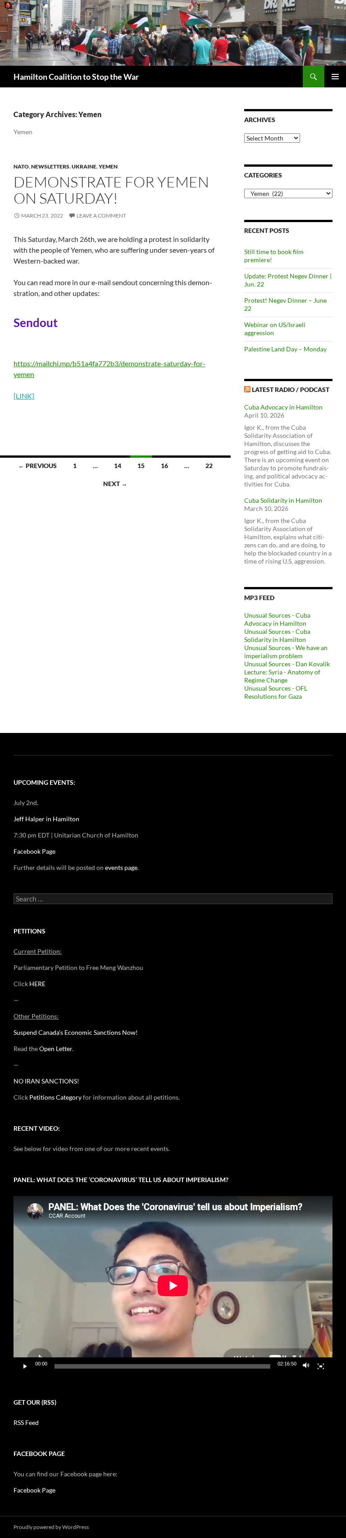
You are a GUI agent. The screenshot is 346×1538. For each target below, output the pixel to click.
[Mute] (306, 1366)
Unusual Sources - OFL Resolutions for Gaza (275, 692)
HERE (37, 983)
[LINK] (24, 395)
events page (121, 867)
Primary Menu (335, 76)
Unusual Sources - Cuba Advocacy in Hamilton (277, 619)
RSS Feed (26, 1422)
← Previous (37, 465)
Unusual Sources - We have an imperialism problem (286, 652)
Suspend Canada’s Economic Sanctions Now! (76, 1032)
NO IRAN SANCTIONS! (46, 1081)
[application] (173, 1285)
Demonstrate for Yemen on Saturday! (111, 190)
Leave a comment (101, 215)
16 (164, 465)
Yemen (108, 166)
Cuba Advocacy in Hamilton (283, 407)
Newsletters (50, 166)
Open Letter (55, 1048)
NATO (21, 166)
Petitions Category (55, 1097)
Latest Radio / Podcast (290, 389)
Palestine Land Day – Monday (285, 349)
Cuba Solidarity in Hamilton (283, 500)
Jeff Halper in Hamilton (46, 819)
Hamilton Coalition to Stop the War (76, 77)
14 (117, 465)
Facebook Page (34, 851)
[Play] (25, 1366)
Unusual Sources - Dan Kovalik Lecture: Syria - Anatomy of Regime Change (287, 672)
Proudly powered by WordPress (51, 1527)
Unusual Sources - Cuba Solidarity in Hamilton (277, 635)
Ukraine (84, 166)
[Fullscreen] (320, 1366)
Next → (115, 483)
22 (209, 465)
